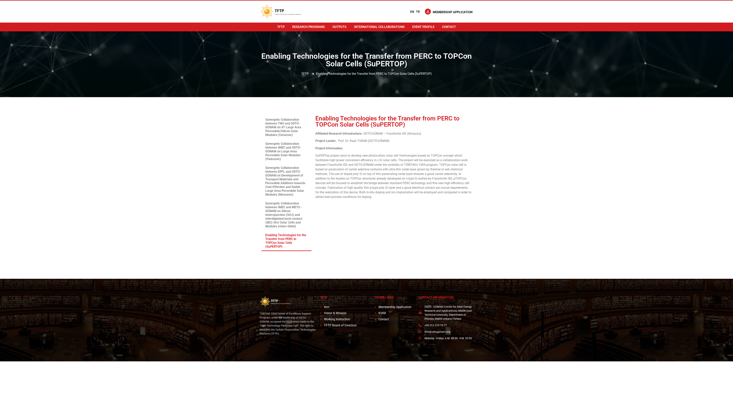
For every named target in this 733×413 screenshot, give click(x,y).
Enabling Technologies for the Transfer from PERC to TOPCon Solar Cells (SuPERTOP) (285, 240)
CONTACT (449, 27)
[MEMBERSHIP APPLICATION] (428, 12)
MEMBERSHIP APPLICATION (452, 12)
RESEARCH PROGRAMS (308, 27)
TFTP (281, 27)
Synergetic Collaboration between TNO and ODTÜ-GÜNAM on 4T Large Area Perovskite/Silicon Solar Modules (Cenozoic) (283, 127)
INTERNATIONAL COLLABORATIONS (379, 27)
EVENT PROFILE (423, 27)
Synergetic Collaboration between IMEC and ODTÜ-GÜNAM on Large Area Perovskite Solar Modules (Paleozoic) (283, 151)
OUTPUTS (339, 27)
